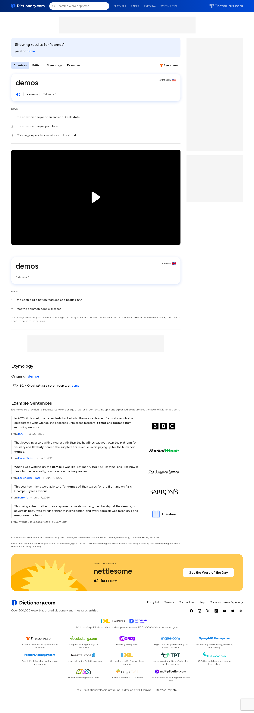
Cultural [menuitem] (150, 6)
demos (34, 376)
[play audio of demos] (18, 94)
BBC (20, 433)
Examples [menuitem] (74, 65)
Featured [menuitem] (120, 6)
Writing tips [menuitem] (169, 6)
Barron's (23, 497)
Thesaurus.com (226, 6)
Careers (169, 602)
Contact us (186, 602)
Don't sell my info (166, 690)
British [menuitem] (36, 65)
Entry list (153, 602)
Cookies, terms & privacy (226, 602)
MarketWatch (26, 458)
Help (202, 602)
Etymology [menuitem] (54, 65)
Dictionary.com (28, 6)
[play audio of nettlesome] (96, 581)
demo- (76, 385)
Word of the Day (105, 563)
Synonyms (171, 65)
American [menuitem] (20, 65)
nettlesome (113, 571)
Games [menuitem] (135, 6)
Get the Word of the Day (208, 572)
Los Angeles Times (29, 477)
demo (31, 51)
